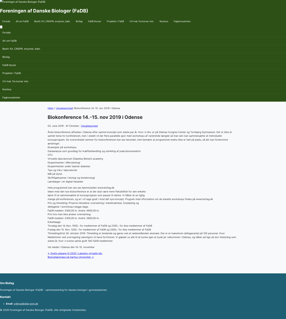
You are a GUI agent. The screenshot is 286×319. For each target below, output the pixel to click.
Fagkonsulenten (182, 21)
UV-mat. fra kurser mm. (142, 21)
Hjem (50, 108)
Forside (6, 21)
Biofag (79, 21)
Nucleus (164, 21)
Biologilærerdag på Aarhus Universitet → (71, 257)
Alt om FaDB (22, 21)
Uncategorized (64, 108)
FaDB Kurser (94, 21)
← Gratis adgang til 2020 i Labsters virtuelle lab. (75, 253)
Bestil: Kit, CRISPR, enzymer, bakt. (52, 21)
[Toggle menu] (1, 27)
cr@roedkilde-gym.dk (26, 303)
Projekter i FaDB (115, 21)
